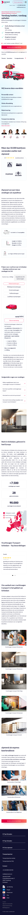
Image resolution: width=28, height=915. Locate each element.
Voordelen (9, 58)
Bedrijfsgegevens (6, 907)
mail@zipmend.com (21, 7)
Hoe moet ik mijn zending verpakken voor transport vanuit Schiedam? (13, 401)
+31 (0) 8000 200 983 (8, 870)
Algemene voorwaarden (7, 903)
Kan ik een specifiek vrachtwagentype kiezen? (12, 389)
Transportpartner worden (9, 858)
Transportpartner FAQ (8, 861)
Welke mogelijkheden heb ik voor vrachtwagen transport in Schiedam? (12, 383)
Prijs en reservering (14, 320)
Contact (4, 901)
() (21, 5)
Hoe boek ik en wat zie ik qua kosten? (12, 395)
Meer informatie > (5, 125)
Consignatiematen (19, 58)
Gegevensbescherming (7, 905)
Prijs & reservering (18, 2)
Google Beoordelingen (19, 157)
